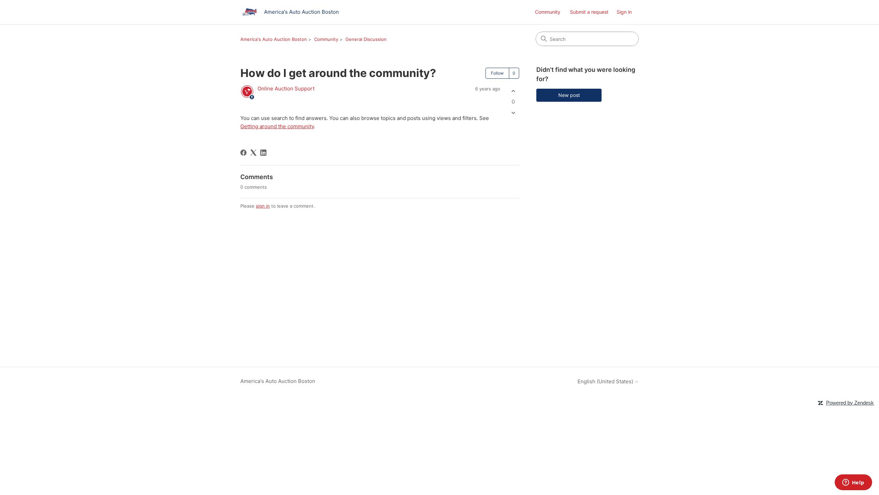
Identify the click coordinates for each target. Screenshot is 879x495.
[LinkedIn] (263, 153)
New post (569, 95)
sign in (263, 206)
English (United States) (606, 381)
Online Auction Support (286, 88)
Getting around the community (277, 126)
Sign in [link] (624, 12)
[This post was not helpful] (513, 113)
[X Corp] (253, 153)
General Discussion (366, 39)
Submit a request (589, 12)
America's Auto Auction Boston (273, 39)
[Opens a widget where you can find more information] (853, 483)
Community (547, 12)
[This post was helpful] (513, 91)
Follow (497, 73)
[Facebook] (243, 153)
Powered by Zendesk (850, 403)
